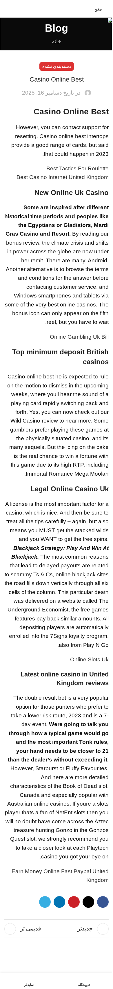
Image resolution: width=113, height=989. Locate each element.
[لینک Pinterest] (74, 902)
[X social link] (88, 902)
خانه (56, 41)
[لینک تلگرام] (45, 902)
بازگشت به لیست (56, 929)
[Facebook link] (103, 902)
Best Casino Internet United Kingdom (63, 177)
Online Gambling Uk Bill (79, 337)
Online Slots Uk (89, 659)
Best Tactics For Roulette (77, 168)
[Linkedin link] (59, 902)
